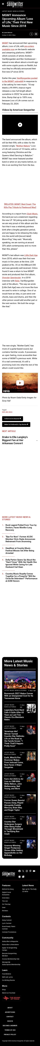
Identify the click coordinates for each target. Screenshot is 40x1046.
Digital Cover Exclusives (6, 893)
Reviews (5, 910)
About (10, 1008)
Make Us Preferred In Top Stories (15, 424)
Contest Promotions (9, 932)
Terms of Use (10, 1030)
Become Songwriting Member (9, 955)
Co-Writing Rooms (8, 980)
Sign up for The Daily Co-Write (29, 890)
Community (7, 937)
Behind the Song (8, 889)
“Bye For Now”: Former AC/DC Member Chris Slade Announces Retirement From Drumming (20, 539)
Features (6, 885)
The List (5, 901)
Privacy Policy (10, 1034)
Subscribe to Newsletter (10, 944)
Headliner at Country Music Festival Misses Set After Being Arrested (20, 550)
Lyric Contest (6, 923)
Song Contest (7, 920)
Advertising (10, 1012)
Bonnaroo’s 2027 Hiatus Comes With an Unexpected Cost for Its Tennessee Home (18, 696)
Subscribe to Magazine (10, 941)
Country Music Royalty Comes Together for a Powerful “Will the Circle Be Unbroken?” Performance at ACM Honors (21, 577)
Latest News (28, 885)
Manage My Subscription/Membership (11, 963)
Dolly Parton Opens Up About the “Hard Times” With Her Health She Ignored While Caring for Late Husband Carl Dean (21, 563)
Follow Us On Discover (12, 418)
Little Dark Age (31, 255)
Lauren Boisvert (8, 32)
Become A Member (10, 1025)
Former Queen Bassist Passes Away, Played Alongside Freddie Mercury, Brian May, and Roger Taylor (14, 805)
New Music (9, 412)
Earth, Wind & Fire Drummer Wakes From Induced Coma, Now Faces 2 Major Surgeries (13, 762)
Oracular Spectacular (11, 277)
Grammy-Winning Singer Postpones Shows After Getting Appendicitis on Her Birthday (13, 850)
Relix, (17, 281)
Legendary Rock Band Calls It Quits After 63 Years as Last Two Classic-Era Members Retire (14, 715)
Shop (4, 989)
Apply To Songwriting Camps (9, 949)
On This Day (6, 904)
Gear (4, 907)
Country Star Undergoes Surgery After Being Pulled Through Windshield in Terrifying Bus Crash (13, 827)
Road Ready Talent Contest (8, 928)
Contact (10, 1016)
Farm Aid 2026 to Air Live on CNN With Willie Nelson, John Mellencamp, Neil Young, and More (13, 784)
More (4, 986)
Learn (5, 970)
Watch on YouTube (8, 993)
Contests (6, 916)
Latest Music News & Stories (13, 11)
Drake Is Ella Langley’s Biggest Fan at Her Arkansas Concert (15, 440)
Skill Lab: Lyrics (7, 977)
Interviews (5, 898)
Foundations (6, 974)
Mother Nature (23, 146)
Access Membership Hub (10, 959)
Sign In (10, 1021)
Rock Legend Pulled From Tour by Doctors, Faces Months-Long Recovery (21, 527)
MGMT (5, 43)
